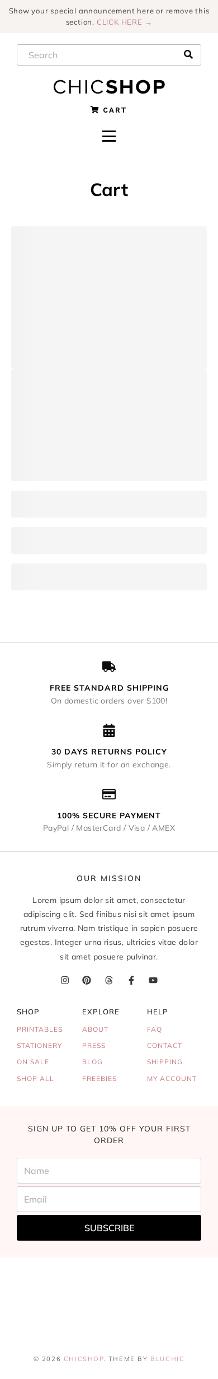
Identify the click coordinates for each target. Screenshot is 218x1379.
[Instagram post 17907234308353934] (36, 1277)
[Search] (188, 54)
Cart (113, 110)
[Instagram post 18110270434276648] (109, 1318)
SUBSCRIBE (109, 1227)
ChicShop (84, 1359)
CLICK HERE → (125, 21)
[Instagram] (64, 980)
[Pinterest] (87, 980)
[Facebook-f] (131, 980)
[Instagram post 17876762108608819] (181, 1318)
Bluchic (167, 1359)
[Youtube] (153, 980)
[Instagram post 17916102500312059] (36, 1318)
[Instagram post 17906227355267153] (109, 1277)
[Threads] (108, 980)
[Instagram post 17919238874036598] (181, 1277)
